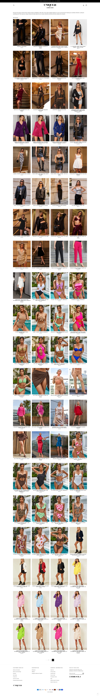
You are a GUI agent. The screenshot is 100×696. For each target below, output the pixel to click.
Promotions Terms (54, 676)
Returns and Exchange (17, 671)
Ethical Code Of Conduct (55, 680)
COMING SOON (50, 7)
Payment (14, 673)
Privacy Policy (53, 671)
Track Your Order (16, 678)
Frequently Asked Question (17, 680)
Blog (51, 678)
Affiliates (33, 671)
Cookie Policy (53, 673)
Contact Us (15, 676)
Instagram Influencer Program (37, 673)
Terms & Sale (53, 675)
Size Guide (15, 675)
